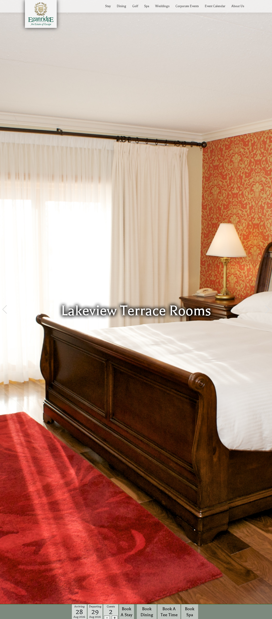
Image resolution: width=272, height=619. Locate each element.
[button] (4, 309)
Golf (135, 6)
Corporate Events (187, 6)
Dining (121, 6)
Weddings (162, 6)
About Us (237, 6)
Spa (146, 6)
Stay (108, 6)
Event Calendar (215, 6)
